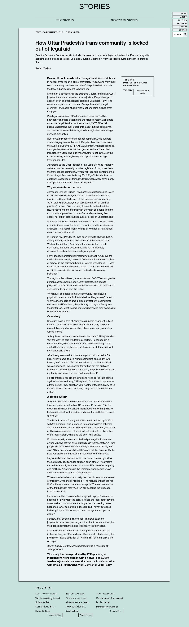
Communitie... (55, 615)
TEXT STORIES (65, 20)
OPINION (183, 27)
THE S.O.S (182, 20)
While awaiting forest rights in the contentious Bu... (47, 602)
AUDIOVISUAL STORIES (124, 20)
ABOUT (183, 17)
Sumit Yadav (43, 68)
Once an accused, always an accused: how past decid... (77, 602)
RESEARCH (182, 23)
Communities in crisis (142, 92)
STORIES (183, 30)
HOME (184, 14)
